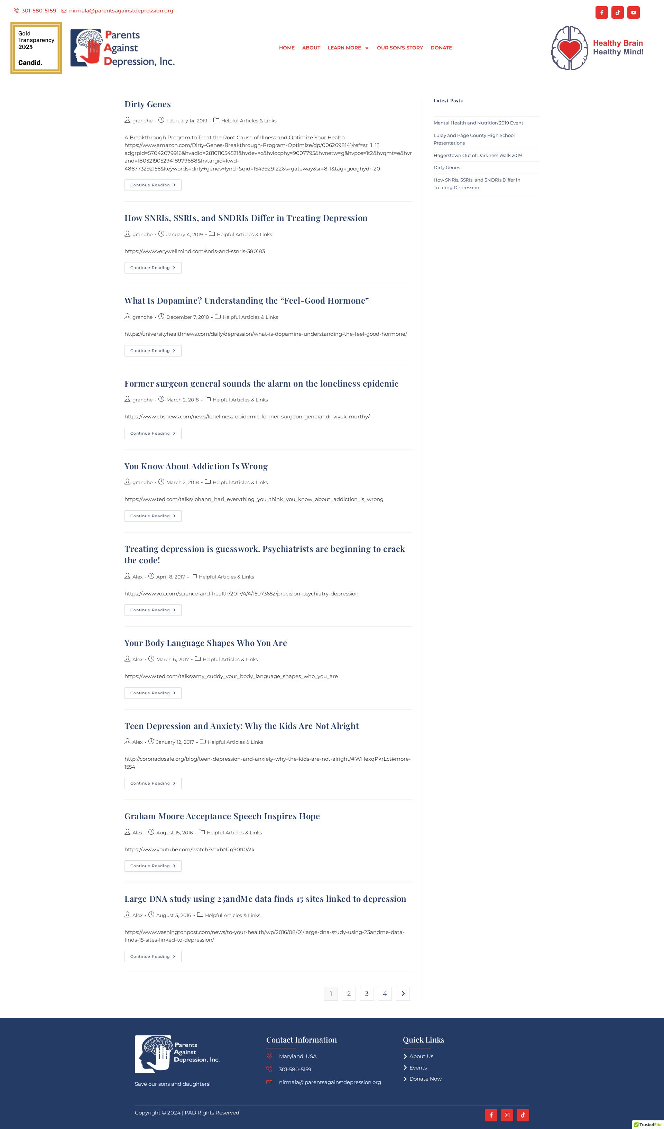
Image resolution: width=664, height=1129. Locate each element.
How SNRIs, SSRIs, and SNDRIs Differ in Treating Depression (246, 217)
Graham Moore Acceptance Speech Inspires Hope (222, 815)
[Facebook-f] (602, 12)
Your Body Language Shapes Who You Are (205, 642)
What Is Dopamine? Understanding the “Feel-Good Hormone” (246, 300)
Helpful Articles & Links (249, 121)
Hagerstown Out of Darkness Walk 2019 (478, 155)
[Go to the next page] (403, 994)
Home (287, 48)
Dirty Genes (147, 103)
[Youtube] (633, 12)
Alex (137, 577)
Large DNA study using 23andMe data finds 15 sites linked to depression (265, 898)
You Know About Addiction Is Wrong (196, 465)
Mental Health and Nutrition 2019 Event (478, 123)
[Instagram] (507, 1115)
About (311, 48)
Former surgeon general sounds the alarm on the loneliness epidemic (261, 383)
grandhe (142, 121)
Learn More (344, 48)
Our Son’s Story (400, 48)
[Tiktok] (617, 12)
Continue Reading (156, 183)
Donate (441, 48)
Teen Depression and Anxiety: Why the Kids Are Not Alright (241, 725)
